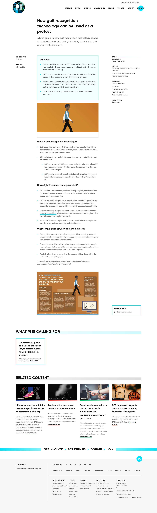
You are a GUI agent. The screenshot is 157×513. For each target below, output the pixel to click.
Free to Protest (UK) (118, 61)
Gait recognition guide (124, 312)
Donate (96, 449)
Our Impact (73, 483)
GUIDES (87, 470)
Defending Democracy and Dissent (123, 73)
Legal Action (57, 491)
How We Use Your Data (87, 483)
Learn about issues (102, 486)
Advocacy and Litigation (60, 486)
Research (56, 489)
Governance (73, 486)
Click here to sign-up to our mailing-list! (28, 468)
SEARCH (69, 470)
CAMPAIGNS (98, 470)
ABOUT (127, 470)
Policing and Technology (120, 89)
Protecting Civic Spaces (120, 76)
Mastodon (75, 464)
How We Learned (85, 486)
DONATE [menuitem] (140, 8)
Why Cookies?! (84, 489)
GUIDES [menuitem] (87, 8)
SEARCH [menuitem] (68, 8)
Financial (72, 494)
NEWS (78, 470)
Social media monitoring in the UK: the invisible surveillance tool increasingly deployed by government (93, 412)
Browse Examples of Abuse (104, 491)
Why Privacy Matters (102, 483)
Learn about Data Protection (105, 489)
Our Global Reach (58, 483)
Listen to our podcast (102, 494)
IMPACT (118, 470)
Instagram (70, 464)
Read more (34, 361)
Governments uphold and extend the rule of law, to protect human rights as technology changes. (30, 348)
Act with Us (77, 449)
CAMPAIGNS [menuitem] (99, 8)
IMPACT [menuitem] (120, 8)
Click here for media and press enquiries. (128, 497)
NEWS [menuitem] (77, 8)
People (71, 489)
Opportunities (73, 491)
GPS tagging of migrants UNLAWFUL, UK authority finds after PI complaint (124, 408)
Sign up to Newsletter (132, 2)
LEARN (109, 470)
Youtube (90, 464)
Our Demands (57, 494)
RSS (80, 464)
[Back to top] (139, 459)
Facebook (66, 464)
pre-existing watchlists (48, 213)
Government (116, 102)
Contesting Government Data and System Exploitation (126, 69)
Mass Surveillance (117, 92)
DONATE (137, 470)
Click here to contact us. (123, 494)
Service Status (74, 497)
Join (110, 449)
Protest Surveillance (118, 83)
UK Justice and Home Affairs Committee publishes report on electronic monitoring (30, 408)
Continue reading (31, 433)
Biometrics (115, 86)
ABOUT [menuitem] (131, 8)
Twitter (85, 464)
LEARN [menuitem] (111, 8)
